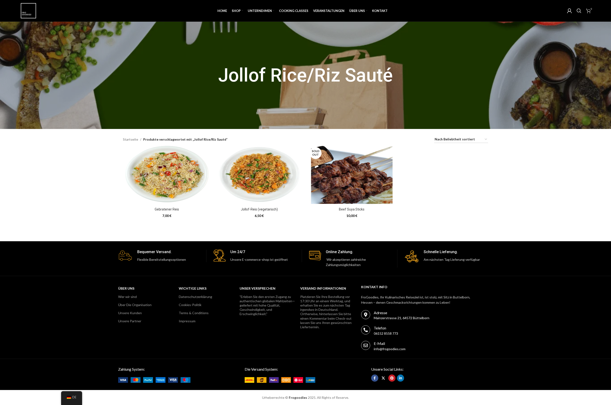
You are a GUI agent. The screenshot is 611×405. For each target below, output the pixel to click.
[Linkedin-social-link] (400, 378)
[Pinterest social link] (391, 378)
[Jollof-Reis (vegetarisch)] (259, 175)
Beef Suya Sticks (351, 209)
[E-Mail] (365, 345)
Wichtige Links (192, 288)
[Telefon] (365, 329)
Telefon (380, 328)
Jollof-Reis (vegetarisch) (259, 209)
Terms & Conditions (194, 313)
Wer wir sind (127, 297)
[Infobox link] (162, 256)
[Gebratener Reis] (167, 175)
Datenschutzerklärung (195, 297)
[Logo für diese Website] (28, 10)
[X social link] (383, 378)
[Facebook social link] (374, 378)
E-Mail (379, 343)
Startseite (130, 139)
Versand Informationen (323, 288)
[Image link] (154, 379)
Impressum (187, 321)
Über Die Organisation (135, 305)
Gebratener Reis (167, 209)
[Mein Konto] (569, 10)
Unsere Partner (129, 321)
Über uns (126, 288)
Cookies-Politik (190, 305)
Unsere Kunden (130, 313)
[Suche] (579, 10)
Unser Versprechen (257, 288)
